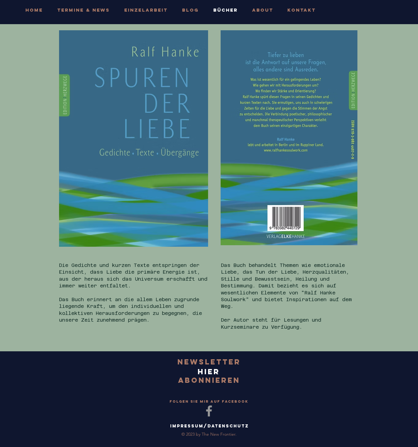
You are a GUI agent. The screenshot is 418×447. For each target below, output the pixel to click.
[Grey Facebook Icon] (209, 411)
